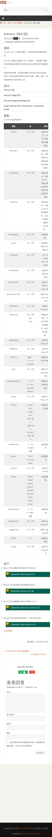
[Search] (46, 10)
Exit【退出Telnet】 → (39, 654)
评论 (9, 692)
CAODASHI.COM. (25, 828)
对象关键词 (8, 631)
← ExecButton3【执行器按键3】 (17, 651)
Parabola (25, 834)
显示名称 (11, 714)
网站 (8, 733)
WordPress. (35, 834)
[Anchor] (13, 48)
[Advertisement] (26, 793)
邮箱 (9, 723)
